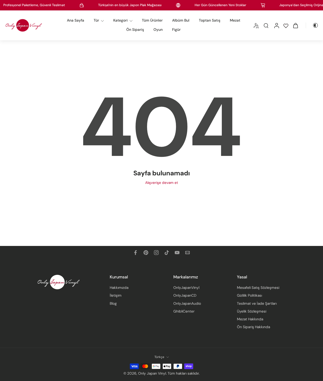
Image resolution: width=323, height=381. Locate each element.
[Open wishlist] (285, 25)
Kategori (120, 20)
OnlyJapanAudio (187, 303)
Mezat (235, 20)
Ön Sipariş (135, 29)
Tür (96, 20)
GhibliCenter (184, 311)
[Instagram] (156, 252)
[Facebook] (135, 252)
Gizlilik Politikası (249, 295)
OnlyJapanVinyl (186, 288)
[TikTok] (167, 252)
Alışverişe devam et (161, 182)
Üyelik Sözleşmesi (251, 311)
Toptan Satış (209, 20)
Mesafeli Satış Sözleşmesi (258, 288)
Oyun (158, 29)
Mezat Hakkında (250, 319)
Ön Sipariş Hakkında (253, 327)
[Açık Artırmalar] (256, 25)
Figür (176, 29)
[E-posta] (187, 252)
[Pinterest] (146, 252)
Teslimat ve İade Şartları (257, 303)
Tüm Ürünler (152, 20)
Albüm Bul (180, 20)
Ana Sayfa (75, 20)
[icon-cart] (295, 25)
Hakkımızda (119, 288)
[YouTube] (177, 252)
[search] (266, 25)
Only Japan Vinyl (152, 373)
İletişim (116, 295)
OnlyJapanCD (184, 295)
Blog (113, 303)
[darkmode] (312, 25)
